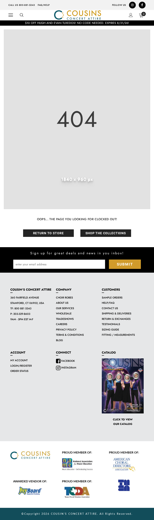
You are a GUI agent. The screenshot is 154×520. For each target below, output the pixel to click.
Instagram (68, 367)
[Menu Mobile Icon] (10, 15)
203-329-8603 (21, 314)
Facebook (67, 361)
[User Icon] (131, 15)
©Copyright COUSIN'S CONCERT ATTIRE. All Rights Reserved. (77, 514)
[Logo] (77, 15)
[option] (77, 23)
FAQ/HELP (44, 5)
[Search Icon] (21, 15)
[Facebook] (142, 5)
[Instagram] (132, 5)
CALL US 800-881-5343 (21, 5)
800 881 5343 (22, 308)
